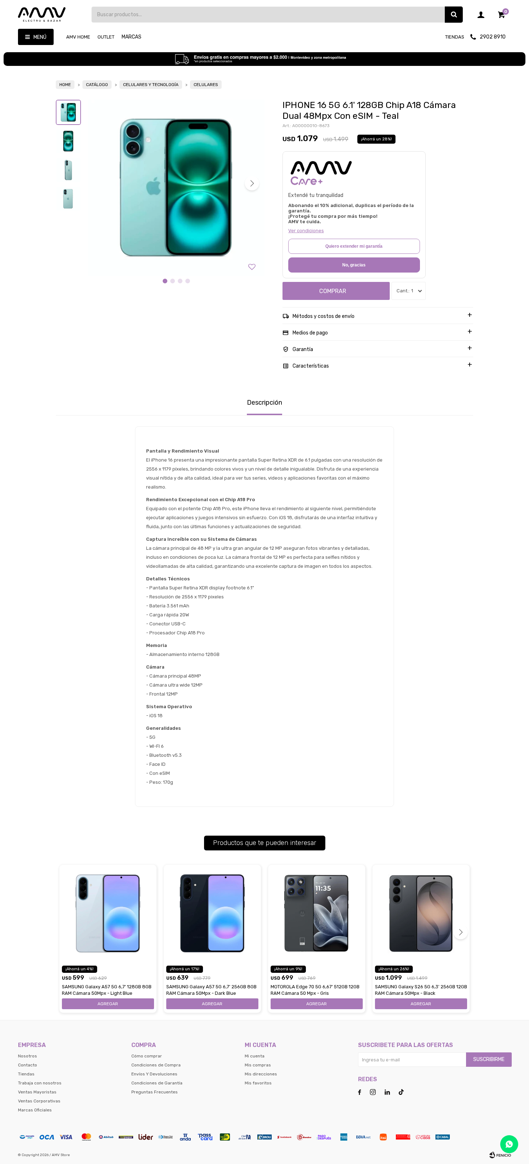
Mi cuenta (254, 1056)
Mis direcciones (261, 1074)
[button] (454, 14)
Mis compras (258, 1065)
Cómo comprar (146, 1056)
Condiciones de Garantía (156, 1083)
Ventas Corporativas (39, 1101)
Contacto (27, 1065)
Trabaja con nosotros (40, 1083)
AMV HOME (78, 37)
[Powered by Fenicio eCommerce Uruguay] (500, 1155)
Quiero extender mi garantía (354, 246)
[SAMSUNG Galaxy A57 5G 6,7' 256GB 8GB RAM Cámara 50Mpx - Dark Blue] (212, 913)
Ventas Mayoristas (37, 1092)
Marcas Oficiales (35, 1110)
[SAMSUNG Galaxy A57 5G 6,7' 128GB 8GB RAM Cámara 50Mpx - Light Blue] (108, 913)
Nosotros (27, 1056)
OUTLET (106, 37)
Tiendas (454, 37)
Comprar (332, 291)
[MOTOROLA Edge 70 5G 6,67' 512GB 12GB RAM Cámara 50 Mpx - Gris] (316, 913)
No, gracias (354, 265)
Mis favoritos (258, 1083)
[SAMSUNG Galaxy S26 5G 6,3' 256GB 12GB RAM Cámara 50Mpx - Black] (421, 913)
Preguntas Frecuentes (154, 1092)
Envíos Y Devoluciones (154, 1074)
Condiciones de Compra (156, 1065)
